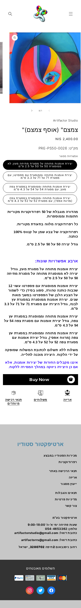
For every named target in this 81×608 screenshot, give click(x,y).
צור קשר (71, 506)
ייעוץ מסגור (69, 484)
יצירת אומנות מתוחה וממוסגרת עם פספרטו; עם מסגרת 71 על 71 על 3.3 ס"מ (40, 176)
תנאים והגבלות (66, 493)
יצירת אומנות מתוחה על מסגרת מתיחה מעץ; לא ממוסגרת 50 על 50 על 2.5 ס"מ (40, 165)
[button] (70, 14)
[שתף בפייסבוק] (51, 590)
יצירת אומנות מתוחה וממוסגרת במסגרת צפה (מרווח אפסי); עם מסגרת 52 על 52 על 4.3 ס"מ (40, 199)
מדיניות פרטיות (66, 499)
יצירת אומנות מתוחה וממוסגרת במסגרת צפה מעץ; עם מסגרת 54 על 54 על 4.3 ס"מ (40, 188)
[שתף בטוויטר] (40, 590)
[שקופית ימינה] (32, 110)
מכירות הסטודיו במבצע (60, 455)
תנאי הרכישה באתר (63, 471)
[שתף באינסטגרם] (30, 590)
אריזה (73, 477)
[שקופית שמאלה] (49, 110)
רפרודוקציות (68, 462)
